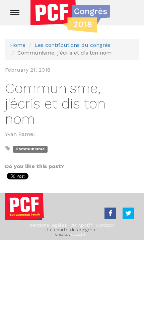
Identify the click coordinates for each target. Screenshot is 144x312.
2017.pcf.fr (81, 225)
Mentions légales (47, 225)
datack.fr (79, 234)
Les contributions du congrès (72, 45)
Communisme (30, 149)
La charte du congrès (71, 229)
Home (17, 45)
